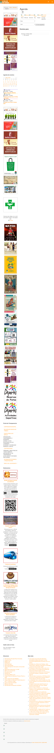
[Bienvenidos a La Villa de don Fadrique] (4, 2)
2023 (9, 77)
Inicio (10, 7)
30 (6, 86)
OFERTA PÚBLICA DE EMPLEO (8, 434)
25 (10, 84)
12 (12, 82)
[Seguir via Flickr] (4, 735)
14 (16, 82)
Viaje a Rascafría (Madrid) (10, 92)
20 (14, 83)
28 (16, 84)
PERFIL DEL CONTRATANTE (10, 463)
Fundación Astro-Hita (10, 633)
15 (3, 83)
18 (10, 83)
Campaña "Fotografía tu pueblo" (10, 526)
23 (6, 84)
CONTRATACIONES (8, 448)
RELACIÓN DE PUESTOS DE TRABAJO (10, 430)
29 (3, 86)
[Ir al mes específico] (45, 15)
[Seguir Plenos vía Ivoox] (4, 732)
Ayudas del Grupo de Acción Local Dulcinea (10, 481)
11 (10, 82)
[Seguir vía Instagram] (4, 739)
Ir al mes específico (40, 24)
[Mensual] (26, 15)
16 (6, 83)
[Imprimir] (22, 11)
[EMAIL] (22, 13)
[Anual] (22, 15)
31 (8, 86)
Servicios (15, 7)
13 (14, 82)
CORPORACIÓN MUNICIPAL (10, 426)
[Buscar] (39, 15)
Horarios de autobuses (10, 564)
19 (12, 83)
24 (8, 84)
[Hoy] (35, 15)
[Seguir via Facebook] (4, 725)
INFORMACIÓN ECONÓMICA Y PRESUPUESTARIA (10, 460)
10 (8, 82)
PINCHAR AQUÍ (13, 545)
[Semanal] (31, 15)
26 (12, 84)
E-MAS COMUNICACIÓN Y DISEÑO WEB (39, 742)
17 (8, 83)
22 (3, 84)
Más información (27, 720)
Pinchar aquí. (12, 568)
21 (16, 83)
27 (14, 84)
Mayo (7, 77)
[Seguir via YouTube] (4, 728)
